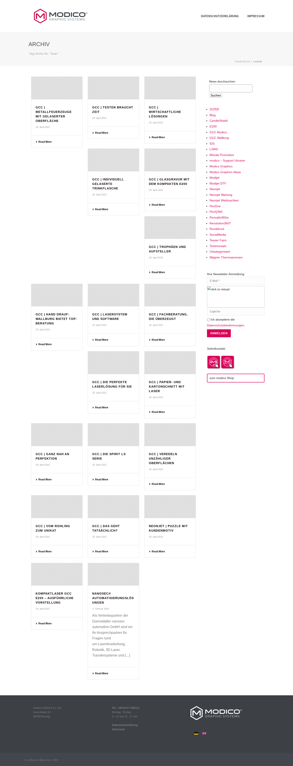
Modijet (214, 177)
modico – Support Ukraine (227, 160)
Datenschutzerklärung (220, 16)
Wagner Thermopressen (226, 257)
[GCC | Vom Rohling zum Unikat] (56, 506)
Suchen (216, 95)
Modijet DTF (218, 183)
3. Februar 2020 (100, 608)
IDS (212, 143)
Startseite (242, 61)
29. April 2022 (43, 127)
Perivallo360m (219, 217)
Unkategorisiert (220, 251)
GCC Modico (218, 132)
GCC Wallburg (219, 137)
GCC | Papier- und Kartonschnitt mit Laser (167, 386)
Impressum (255, 16)
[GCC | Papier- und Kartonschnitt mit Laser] (170, 362)
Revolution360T (220, 223)
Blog (213, 115)
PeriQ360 (216, 211)
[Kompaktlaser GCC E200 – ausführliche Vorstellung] (56, 574)
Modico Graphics (221, 166)
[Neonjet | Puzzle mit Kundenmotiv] (170, 506)
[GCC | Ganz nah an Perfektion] (56, 434)
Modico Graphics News (225, 172)
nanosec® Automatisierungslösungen (113, 598)
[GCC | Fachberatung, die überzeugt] (170, 295)
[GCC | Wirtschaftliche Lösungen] (170, 88)
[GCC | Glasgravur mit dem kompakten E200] (170, 160)
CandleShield (219, 120)
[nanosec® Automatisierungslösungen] (113, 574)
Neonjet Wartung (221, 194)
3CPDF (214, 109)
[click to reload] (235, 296)
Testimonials (218, 246)
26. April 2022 (156, 536)
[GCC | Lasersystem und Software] (113, 295)
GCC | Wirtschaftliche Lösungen (165, 112)
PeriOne (215, 206)
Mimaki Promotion (222, 155)
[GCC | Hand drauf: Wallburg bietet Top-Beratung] (56, 295)
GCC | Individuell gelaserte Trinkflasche (108, 184)
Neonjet (215, 189)
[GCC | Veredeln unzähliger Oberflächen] (170, 434)
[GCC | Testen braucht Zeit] (113, 88)
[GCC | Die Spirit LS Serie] (113, 434)
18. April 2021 (43, 608)
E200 (213, 126)
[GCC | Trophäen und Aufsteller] (170, 227)
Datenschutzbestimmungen (225, 325)
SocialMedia (218, 234)
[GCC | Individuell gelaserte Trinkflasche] (113, 160)
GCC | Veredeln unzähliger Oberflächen (163, 458)
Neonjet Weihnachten (224, 200)
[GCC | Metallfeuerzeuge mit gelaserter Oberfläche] (56, 88)
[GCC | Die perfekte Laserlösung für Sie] (113, 362)
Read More (45, 141)
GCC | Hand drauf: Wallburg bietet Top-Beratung (56, 319)
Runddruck (217, 229)
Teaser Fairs (218, 240)
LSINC (214, 149)
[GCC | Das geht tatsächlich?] (113, 506)
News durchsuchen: (222, 81)
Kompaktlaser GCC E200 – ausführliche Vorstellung (55, 598)
